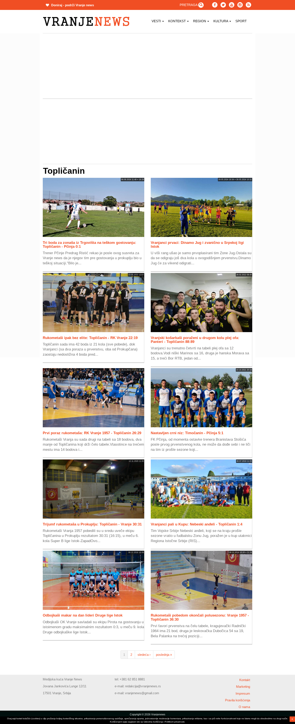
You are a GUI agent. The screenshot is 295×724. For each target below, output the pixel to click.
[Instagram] (240, 5)
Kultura (221, 21)
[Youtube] (231, 5)
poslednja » (164, 654)
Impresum (243, 693)
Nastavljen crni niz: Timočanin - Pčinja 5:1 (187, 433)
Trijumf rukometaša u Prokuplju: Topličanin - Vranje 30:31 (92, 524)
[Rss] (248, 5)
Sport (241, 21)
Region (200, 21)
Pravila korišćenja (237, 700)
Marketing (243, 686)
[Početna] (88, 21)
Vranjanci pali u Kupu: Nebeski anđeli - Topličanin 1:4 (196, 524)
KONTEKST (177, 21)
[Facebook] (214, 5)
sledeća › (144, 654)
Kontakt (244, 680)
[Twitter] (223, 5)
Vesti (157, 21)
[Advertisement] (22, 98)
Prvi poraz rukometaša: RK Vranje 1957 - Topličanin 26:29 (92, 433)
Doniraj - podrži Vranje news (72, 5)
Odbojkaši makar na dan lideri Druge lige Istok (82, 615)
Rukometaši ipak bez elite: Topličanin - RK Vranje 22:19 (90, 338)
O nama (244, 707)
